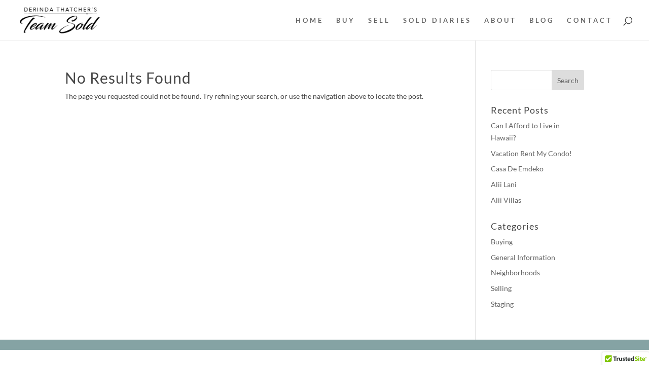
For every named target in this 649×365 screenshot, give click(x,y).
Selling (501, 288)
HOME (309, 20)
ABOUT (500, 20)
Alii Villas (506, 200)
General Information (523, 257)
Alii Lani (504, 184)
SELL (379, 20)
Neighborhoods (515, 272)
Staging (502, 304)
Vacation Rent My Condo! (531, 153)
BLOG (541, 20)
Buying (502, 241)
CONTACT (589, 20)
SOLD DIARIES (437, 20)
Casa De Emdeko (517, 168)
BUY (345, 20)
